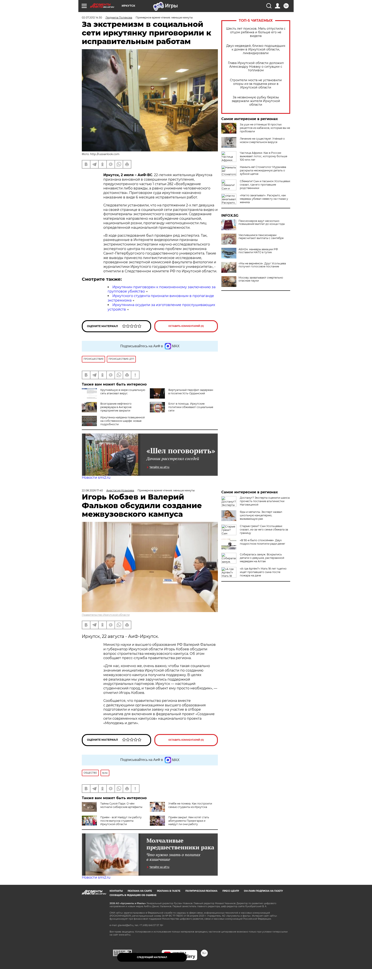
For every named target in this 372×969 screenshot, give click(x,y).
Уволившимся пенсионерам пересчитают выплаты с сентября (261, 237)
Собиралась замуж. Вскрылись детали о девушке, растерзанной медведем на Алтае (262, 558)
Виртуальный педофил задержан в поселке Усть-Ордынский (190, 391)
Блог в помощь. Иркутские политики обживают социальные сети (190, 407)
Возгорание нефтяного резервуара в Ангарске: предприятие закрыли (116, 407)
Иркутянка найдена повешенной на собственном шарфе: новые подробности (122, 421)
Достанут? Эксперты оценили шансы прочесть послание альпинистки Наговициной (265, 501)
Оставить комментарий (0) (186, 326)
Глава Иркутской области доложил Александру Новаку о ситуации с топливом (256, 66)
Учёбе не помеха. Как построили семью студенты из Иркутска (190, 805)
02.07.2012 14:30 (92, 17)
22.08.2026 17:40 (92, 490)
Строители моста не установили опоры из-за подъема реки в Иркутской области (256, 83)
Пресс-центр (230, 891)
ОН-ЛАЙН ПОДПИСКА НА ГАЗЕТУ (263, 891)
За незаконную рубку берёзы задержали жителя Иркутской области (256, 101)
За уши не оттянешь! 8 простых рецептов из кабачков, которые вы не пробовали (265, 128)
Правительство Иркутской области (106, 614)
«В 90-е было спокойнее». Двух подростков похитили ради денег (262, 542)
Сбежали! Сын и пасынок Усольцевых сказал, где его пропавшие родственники (265, 185)
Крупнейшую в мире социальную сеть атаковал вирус (122, 391)
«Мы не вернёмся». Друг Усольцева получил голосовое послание (262, 265)
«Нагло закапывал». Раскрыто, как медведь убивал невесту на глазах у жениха (264, 199)
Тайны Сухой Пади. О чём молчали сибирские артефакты (121, 805)
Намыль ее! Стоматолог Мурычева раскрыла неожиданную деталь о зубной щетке (263, 170)
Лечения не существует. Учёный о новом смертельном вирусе (262, 140)
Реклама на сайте (140, 891)
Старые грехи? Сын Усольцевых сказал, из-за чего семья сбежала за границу (264, 529)
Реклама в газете (168, 891)
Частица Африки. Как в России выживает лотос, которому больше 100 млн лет (263, 156)
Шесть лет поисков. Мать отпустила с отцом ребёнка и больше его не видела (255, 32)
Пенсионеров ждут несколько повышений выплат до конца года (262, 222)
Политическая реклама (201, 891)
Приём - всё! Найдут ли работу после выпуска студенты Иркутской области (121, 821)
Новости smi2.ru (96, 477)
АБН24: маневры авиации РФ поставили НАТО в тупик (258, 251)
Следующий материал (152, 957)
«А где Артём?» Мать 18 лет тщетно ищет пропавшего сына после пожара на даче (263, 572)
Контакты (116, 891)
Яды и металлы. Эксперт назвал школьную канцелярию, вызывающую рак (261, 515)
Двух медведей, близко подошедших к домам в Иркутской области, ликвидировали (255, 49)
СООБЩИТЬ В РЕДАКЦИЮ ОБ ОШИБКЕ (133, 895)
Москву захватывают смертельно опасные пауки (261, 279)
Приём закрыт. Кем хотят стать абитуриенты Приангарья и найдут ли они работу (188, 821)
